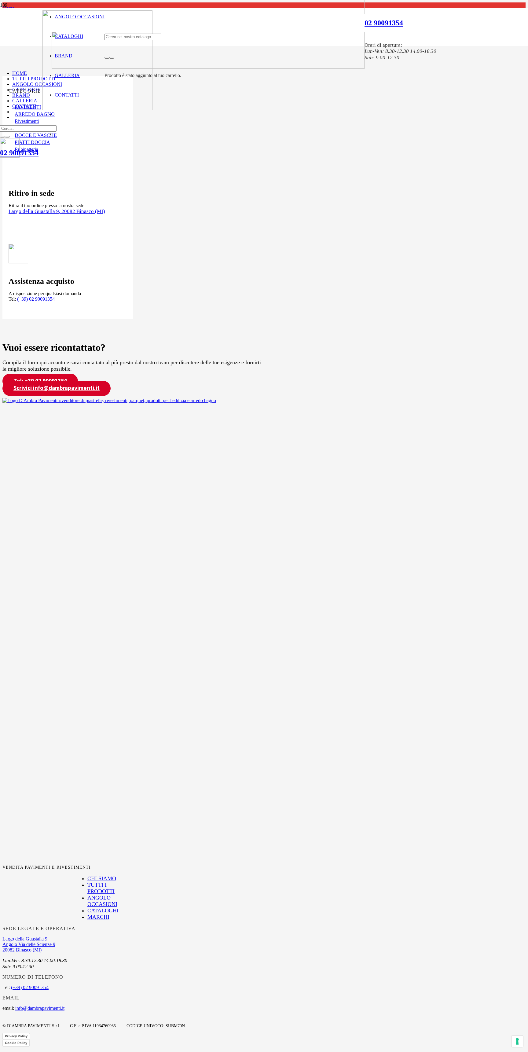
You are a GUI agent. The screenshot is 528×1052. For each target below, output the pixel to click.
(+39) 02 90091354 (36, 299)
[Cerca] (107, 58)
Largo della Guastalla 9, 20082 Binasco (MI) (57, 211)
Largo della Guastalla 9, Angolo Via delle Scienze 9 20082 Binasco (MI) (28, 944)
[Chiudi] (111, 58)
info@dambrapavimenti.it (39, 1008)
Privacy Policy (16, 1036)
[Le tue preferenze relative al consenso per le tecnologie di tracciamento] (517, 1041)
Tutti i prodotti (101, 888)
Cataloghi (103, 910)
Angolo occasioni (102, 901)
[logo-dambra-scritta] (208, 67)
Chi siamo (101, 878)
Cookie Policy (16, 1043)
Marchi (98, 917)
